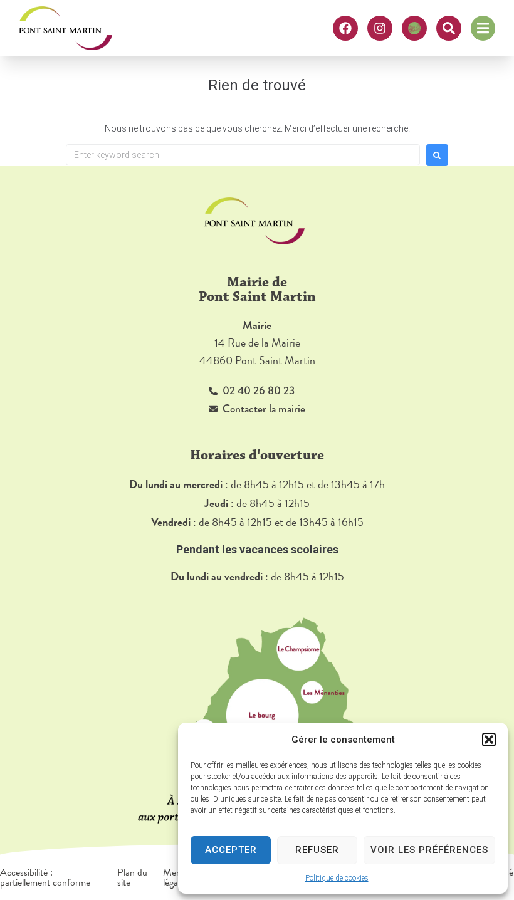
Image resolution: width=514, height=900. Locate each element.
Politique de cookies (337, 878)
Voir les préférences (429, 850)
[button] (489, 739)
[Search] (448, 28)
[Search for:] (243, 154)
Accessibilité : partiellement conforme (45, 877)
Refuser (317, 850)
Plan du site (132, 877)
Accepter (231, 850)
